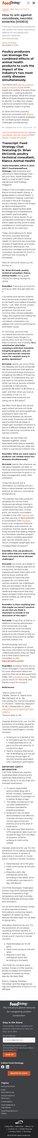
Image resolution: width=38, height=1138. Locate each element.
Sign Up (10, 1055)
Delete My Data (19, 1073)
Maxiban (26, 521)
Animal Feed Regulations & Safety (15, 10)
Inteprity (25, 515)
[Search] (28, 3)
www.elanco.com (21, 677)
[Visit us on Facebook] (2, 1066)
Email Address (10, 1036)
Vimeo (23, 138)
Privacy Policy (15, 1131)
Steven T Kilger (9, 138)
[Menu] (34, 3)
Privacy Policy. (23, 1050)
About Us (29, 1126)
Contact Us (12, 1129)
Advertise (19, 1126)
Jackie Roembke (9, 43)
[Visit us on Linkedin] (7, 1066)
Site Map (27, 1131)
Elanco (30, 114)
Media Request (26, 1129)
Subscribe (9, 1126)
